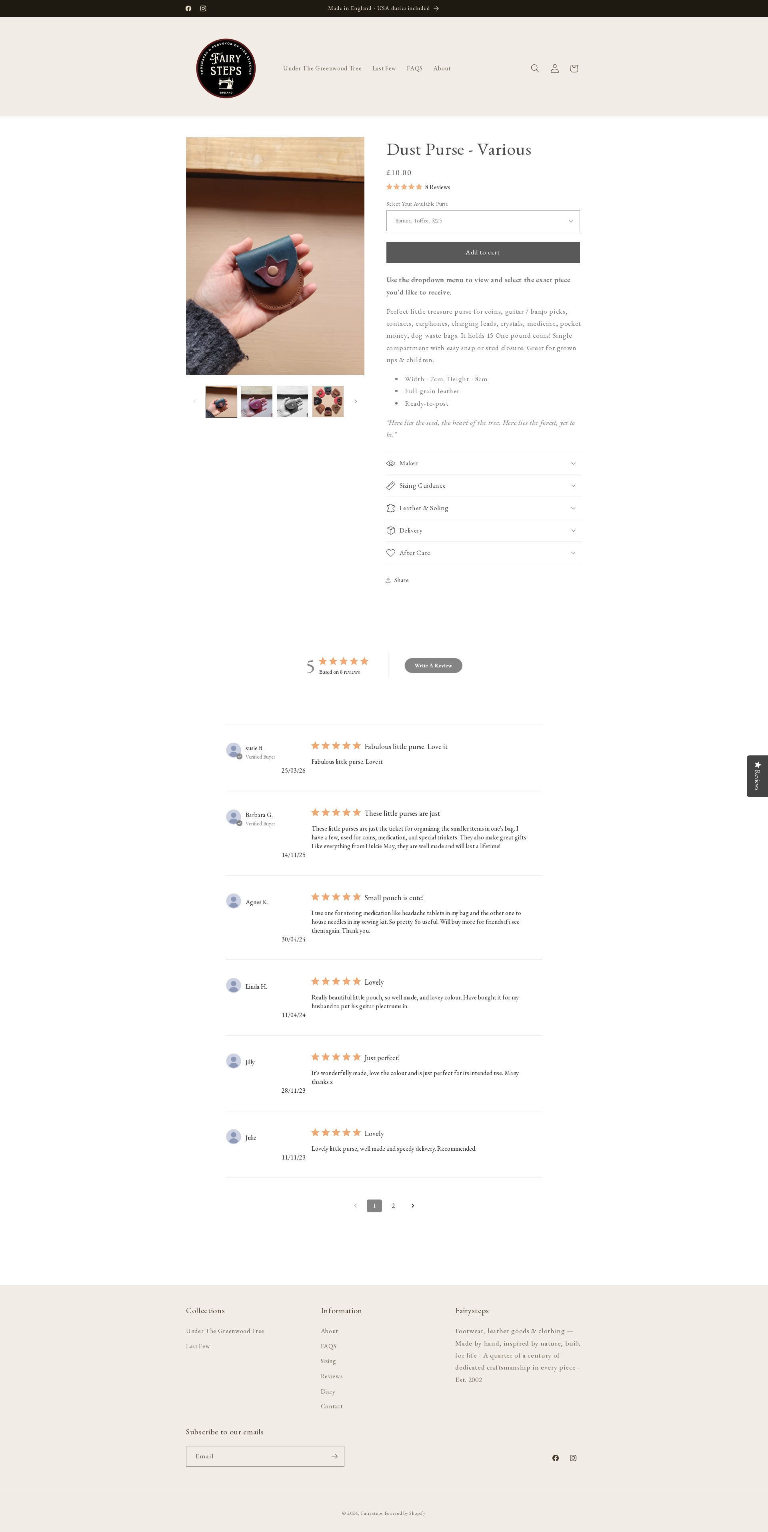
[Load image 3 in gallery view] (292, 401)
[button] (535, 68)
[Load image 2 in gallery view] (256, 401)
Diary (328, 1391)
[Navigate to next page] (412, 1206)
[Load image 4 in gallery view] (328, 401)
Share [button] (401, 580)
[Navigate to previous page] (355, 1206)
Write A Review (433, 665)
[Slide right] (355, 402)
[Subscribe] (334, 1456)
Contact (332, 1406)
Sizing (328, 1361)
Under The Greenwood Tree (225, 1330)
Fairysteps (372, 1513)
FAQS (329, 1346)
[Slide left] (195, 402)
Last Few (198, 1346)
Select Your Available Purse (417, 203)
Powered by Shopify (405, 1513)
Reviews (332, 1376)
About (329, 1330)
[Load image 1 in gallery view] (221, 401)
